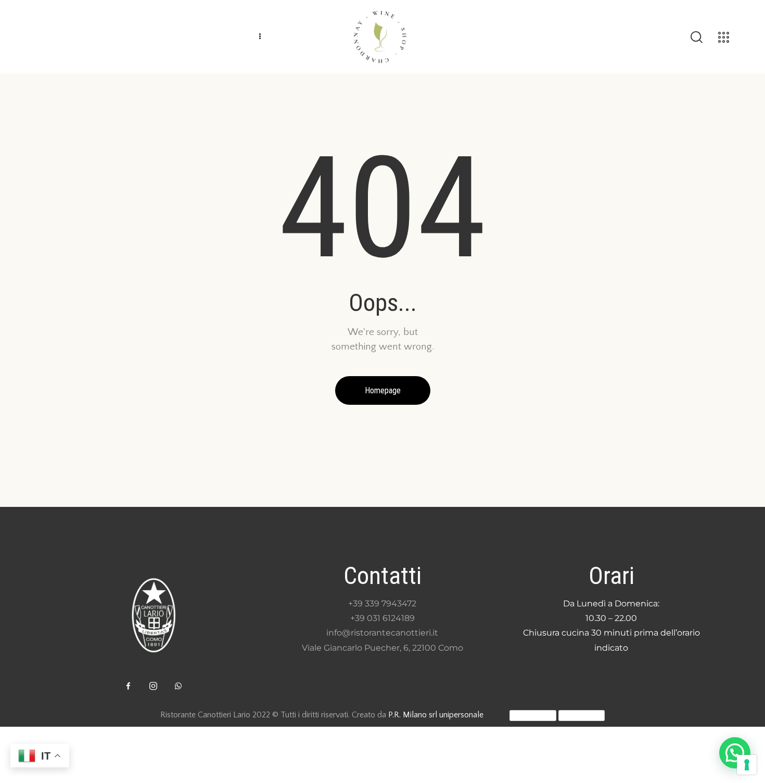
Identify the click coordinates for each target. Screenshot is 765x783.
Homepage (383, 390)
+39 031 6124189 (382, 618)
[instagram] (153, 686)
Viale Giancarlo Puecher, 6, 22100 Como (382, 648)
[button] (734, 752)
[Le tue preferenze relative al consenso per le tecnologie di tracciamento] (747, 765)
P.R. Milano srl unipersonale (435, 714)
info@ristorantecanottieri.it (382, 633)
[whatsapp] (178, 686)
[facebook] (128, 686)
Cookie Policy (582, 715)
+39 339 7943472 (382, 603)
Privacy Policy (533, 715)
